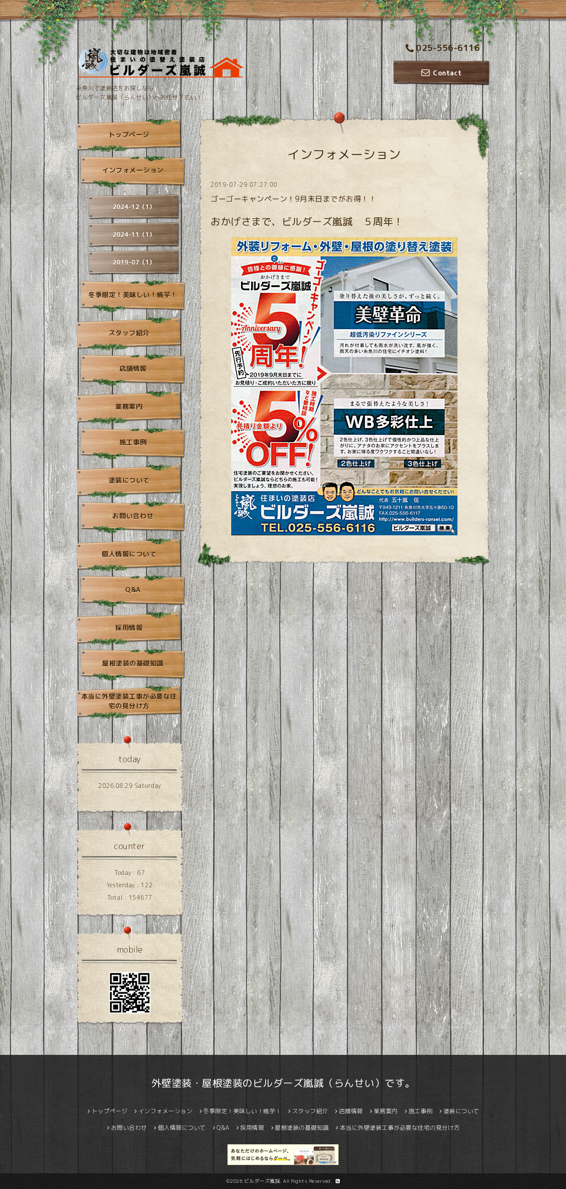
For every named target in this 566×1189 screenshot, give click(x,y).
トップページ (129, 134)
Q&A (132, 589)
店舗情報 (133, 368)
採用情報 (129, 627)
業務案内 (129, 406)
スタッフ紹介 (129, 332)
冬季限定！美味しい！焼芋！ (132, 294)
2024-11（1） (134, 234)
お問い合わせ (132, 515)
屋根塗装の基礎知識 (133, 663)
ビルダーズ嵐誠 (262, 1180)
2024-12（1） (134, 207)
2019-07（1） (134, 262)
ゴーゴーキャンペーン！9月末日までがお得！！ (293, 199)
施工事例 (133, 442)
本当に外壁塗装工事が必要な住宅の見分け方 (129, 701)
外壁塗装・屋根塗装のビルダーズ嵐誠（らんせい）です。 (283, 1083)
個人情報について (129, 553)
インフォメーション (133, 170)
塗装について (129, 480)
